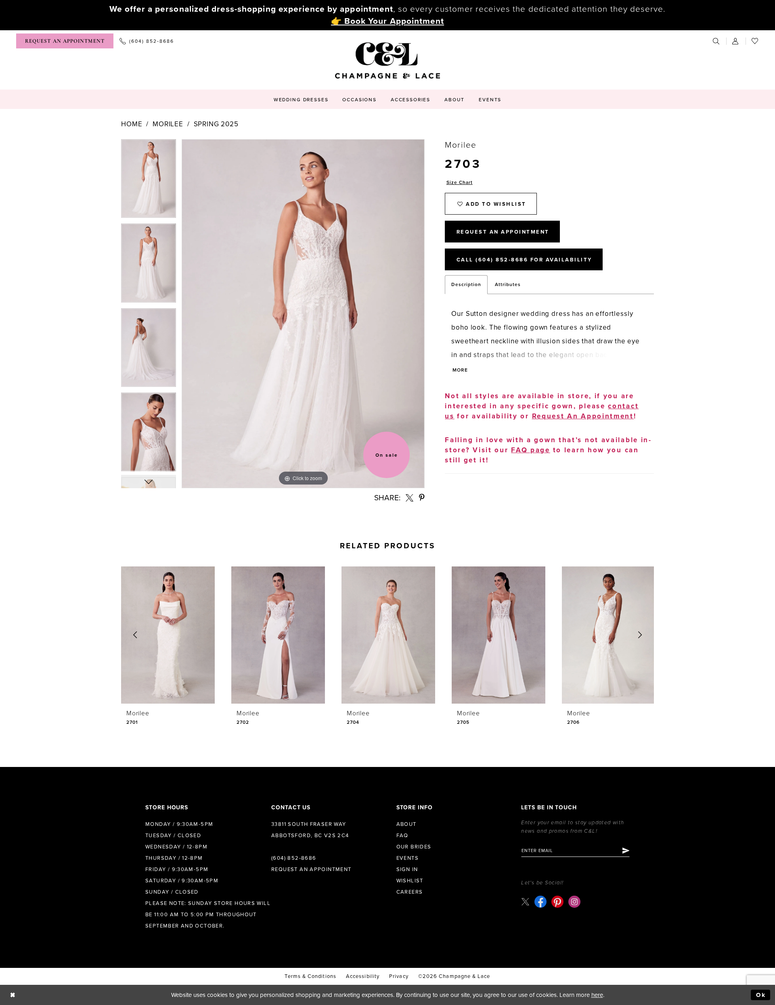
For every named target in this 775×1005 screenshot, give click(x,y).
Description (466, 284)
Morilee (168, 124)
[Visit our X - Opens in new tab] (525, 901)
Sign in (407, 869)
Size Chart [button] (459, 182)
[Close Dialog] (13, 995)
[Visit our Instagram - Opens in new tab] (574, 902)
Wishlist (409, 881)
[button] (736, 41)
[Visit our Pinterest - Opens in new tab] (557, 902)
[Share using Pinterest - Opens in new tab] (422, 497)
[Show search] (716, 41)
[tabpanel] (148, 181)
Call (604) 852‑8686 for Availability (524, 260)
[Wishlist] (755, 41)
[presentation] (168, 635)
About (406, 824)
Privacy (398, 976)
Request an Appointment (311, 869)
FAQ (402, 835)
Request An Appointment (503, 232)
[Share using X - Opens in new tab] (409, 497)
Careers (409, 892)
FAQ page (530, 450)
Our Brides (413, 847)
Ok (761, 995)
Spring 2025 (216, 124)
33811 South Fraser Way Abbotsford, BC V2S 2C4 (310, 830)
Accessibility (362, 976)
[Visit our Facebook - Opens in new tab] (540, 902)
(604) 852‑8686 (293, 858)
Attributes (508, 284)
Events (407, 858)
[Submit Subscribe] (625, 850)
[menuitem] (64, 40)
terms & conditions (310, 976)
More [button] (459, 370)
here (597, 995)
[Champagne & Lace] (387, 60)
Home (131, 124)
